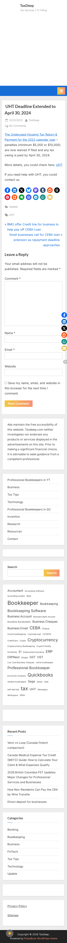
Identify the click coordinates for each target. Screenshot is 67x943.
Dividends (12, 652)
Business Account (19, 616)
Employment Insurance (33, 652)
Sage (31, 681)
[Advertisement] (33, 47)
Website (10, 366)
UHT (59, 165)
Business (13, 487)
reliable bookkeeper (16, 682)
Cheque (45, 628)
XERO (22, 695)
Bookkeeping (49, 604)
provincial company (16, 676)
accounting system (16, 596)
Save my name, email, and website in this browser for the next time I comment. (32, 388)
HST (40, 657)
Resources (14, 531)
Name (10, 333)
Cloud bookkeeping (16, 634)
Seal (46, 682)
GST (33, 657)
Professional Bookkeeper (28, 668)
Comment (13, 278)
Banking (12, 829)
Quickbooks (40, 675)
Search (12, 567)
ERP (49, 651)
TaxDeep (34, 120)
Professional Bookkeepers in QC (29, 509)
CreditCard (12, 640)
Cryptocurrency (43, 639)
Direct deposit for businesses (27, 802)
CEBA (35, 627)
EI (20, 652)
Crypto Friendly (43, 646)
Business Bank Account (44, 617)
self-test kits (13, 689)
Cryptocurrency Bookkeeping (21, 646)
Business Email (17, 628)
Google (24, 657)
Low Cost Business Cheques (20, 662)
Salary (40, 682)
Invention (13, 516)
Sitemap (12, 915)
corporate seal (34, 634)
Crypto (23, 640)
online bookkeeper (44, 662)
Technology (15, 502)
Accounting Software (34, 591)
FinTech (12, 851)
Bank (29, 596)
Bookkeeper (22, 603)
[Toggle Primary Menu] (61, 91)
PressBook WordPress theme (40, 938)
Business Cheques (45, 621)
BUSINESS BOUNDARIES (19, 622)
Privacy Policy (17, 906)
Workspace (12, 695)
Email (10, 349)
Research (13, 524)
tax (24, 688)
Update (13, 206)
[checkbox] (9, 933)
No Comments (17, 126)
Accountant (15, 590)
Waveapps (43, 689)
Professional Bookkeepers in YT (28, 480)
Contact (12, 539)
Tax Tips (13, 494)
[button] (7, 190)
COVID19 (47, 634)
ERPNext (13, 657)
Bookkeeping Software (26, 611)
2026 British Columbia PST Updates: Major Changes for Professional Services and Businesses (31, 777)
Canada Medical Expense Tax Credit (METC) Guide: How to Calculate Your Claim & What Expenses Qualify (32, 760)
